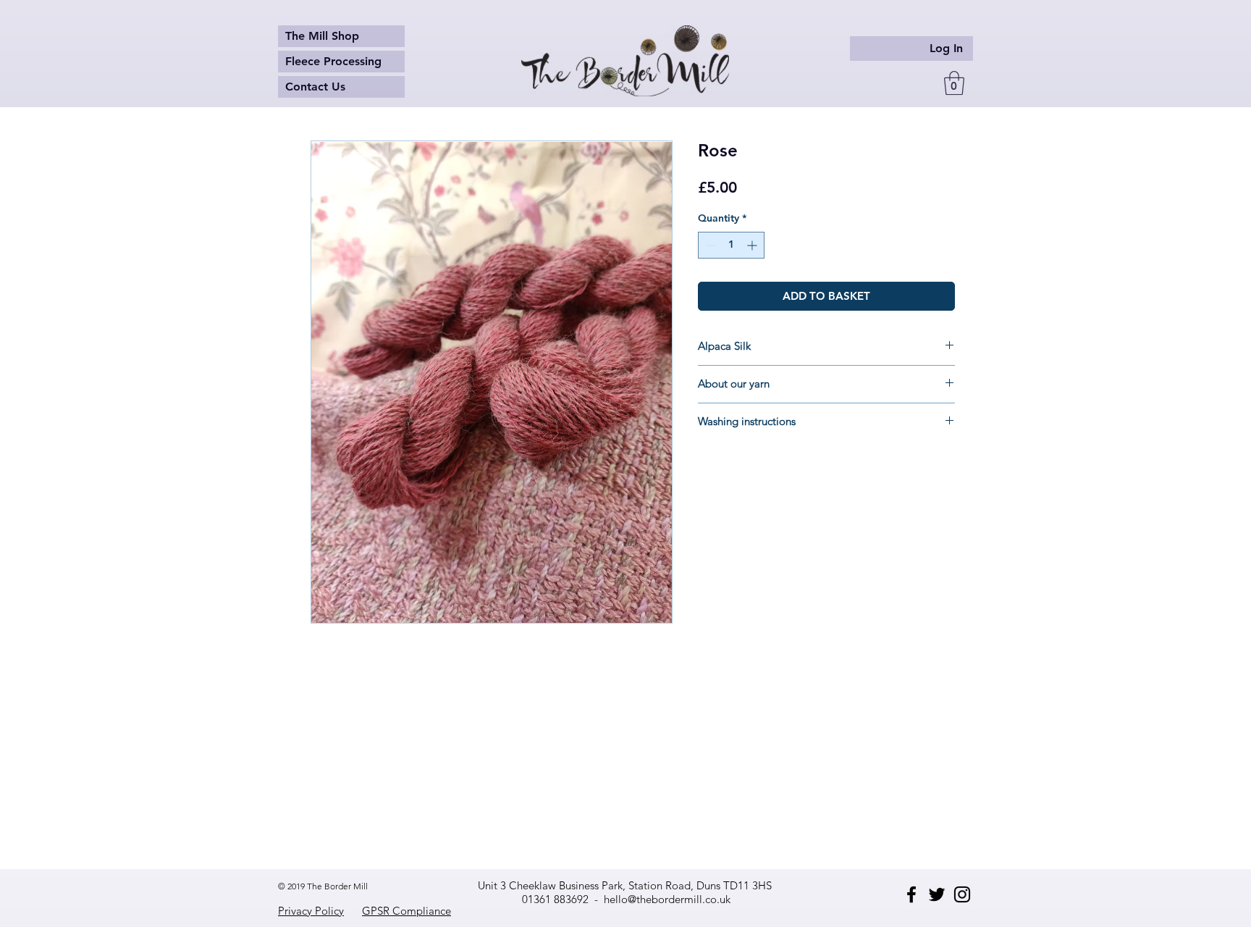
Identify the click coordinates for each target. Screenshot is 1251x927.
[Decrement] (709, 245)
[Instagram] (962, 894)
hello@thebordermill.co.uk (667, 899)
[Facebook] (911, 894)
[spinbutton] (731, 245)
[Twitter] (937, 894)
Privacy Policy (311, 911)
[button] (954, 83)
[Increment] (753, 245)
